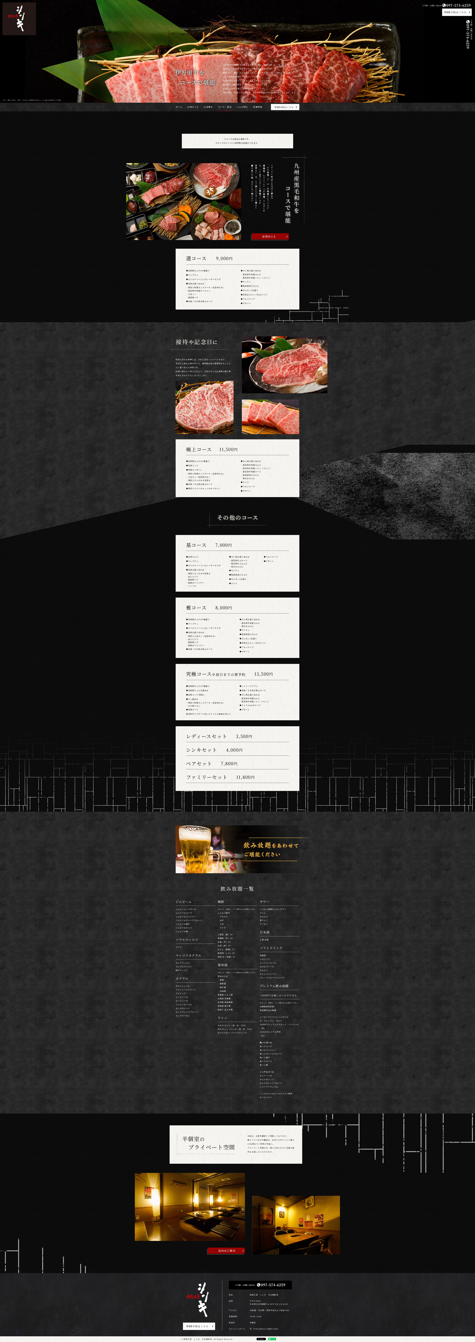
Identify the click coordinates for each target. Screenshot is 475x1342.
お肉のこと (193, 107)
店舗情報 (257, 107)
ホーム (179, 107)
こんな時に (242, 107)
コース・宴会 (225, 107)
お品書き (208, 107)
